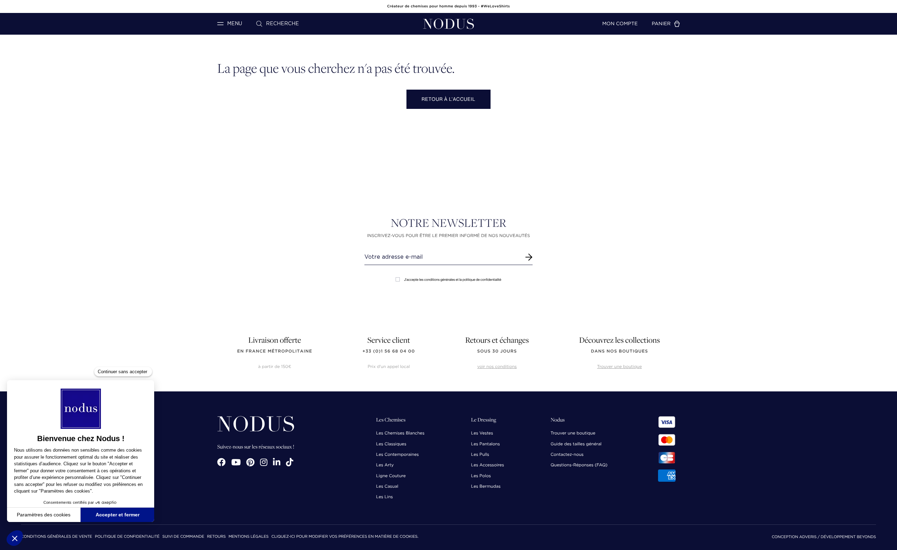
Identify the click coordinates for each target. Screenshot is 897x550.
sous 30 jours (497, 351)
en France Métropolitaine (274, 351)
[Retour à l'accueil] (448, 24)
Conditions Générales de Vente (56, 537)
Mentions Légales (248, 537)
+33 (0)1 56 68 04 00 (389, 351)
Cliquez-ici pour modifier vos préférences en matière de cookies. (344, 537)
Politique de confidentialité (127, 537)
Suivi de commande (183, 537)
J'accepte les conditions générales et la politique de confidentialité (452, 279)
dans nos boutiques (619, 351)
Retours (216, 537)
